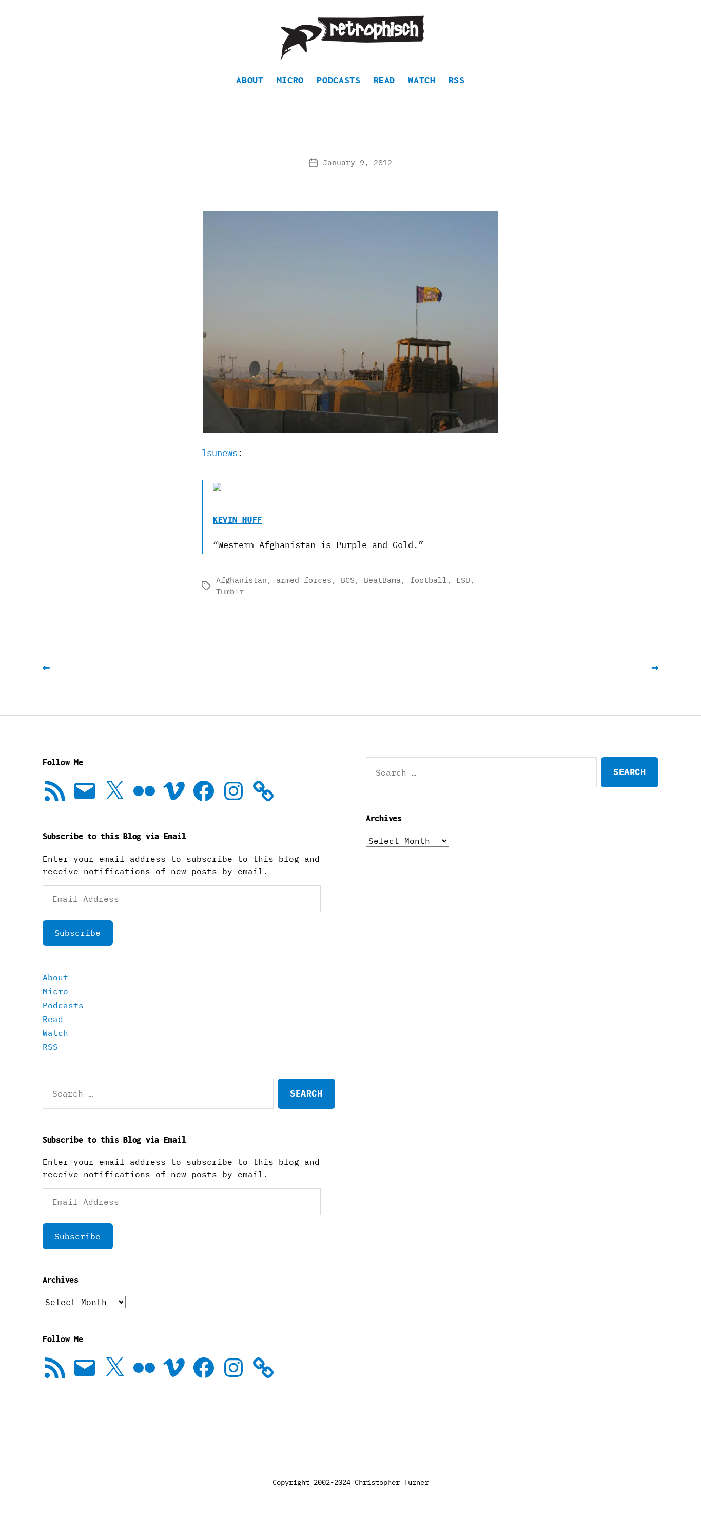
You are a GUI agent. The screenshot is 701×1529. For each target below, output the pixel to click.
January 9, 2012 (357, 162)
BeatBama (382, 580)
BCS (348, 580)
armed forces (304, 580)
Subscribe (77, 933)
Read (385, 79)
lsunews (220, 453)
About (249, 79)
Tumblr (230, 591)
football (428, 580)
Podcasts (338, 79)
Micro (290, 79)
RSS (457, 79)
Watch (421, 79)
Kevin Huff (237, 519)
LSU (463, 580)
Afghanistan (241, 580)
